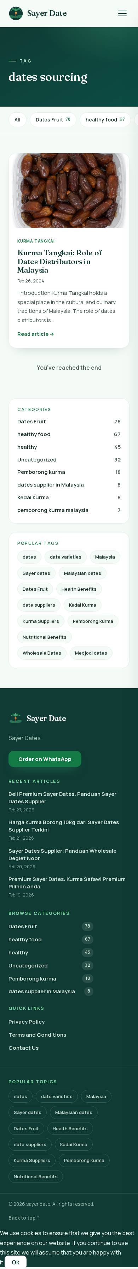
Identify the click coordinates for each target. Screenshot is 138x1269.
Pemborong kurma (69, 472)
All (18, 119)
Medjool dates (91, 653)
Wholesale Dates (42, 653)
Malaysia (105, 557)
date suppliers (39, 605)
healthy (69, 447)
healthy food (105, 119)
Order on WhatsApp (44, 759)
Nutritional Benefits (45, 637)
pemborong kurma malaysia (69, 510)
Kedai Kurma (69, 497)
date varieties (65, 557)
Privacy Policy (26, 1021)
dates (29, 557)
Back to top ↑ (24, 1218)
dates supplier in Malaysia (69, 484)
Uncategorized (69, 459)
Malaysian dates (82, 573)
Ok (15, 1262)
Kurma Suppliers (41, 621)
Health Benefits (79, 589)
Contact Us (23, 1047)
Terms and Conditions (37, 1034)
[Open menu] (122, 13)
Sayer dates (36, 573)
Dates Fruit (53, 119)
